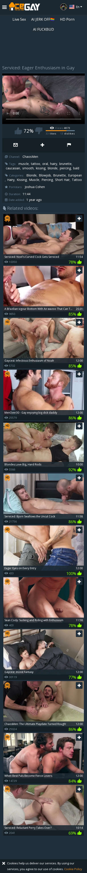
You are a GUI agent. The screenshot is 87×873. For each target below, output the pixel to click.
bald (76, 168)
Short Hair (62, 179)
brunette (65, 163)
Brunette (59, 175)
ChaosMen (30, 156)
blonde (53, 168)
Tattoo (77, 179)
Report (69, 145)
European (75, 175)
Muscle (34, 179)
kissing (41, 168)
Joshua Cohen (35, 186)
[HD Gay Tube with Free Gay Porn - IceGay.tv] (24, 7)
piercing (65, 168)
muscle (24, 163)
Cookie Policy (73, 869)
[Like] (18, 131)
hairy (53, 163)
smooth (28, 168)
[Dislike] (38, 131)
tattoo (35, 163)
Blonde (31, 175)
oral (45, 163)
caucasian (13, 168)
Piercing (47, 179)
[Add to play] (42, 145)
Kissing (22, 179)
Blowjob (45, 175)
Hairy (10, 179)
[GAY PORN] (63, 7)
